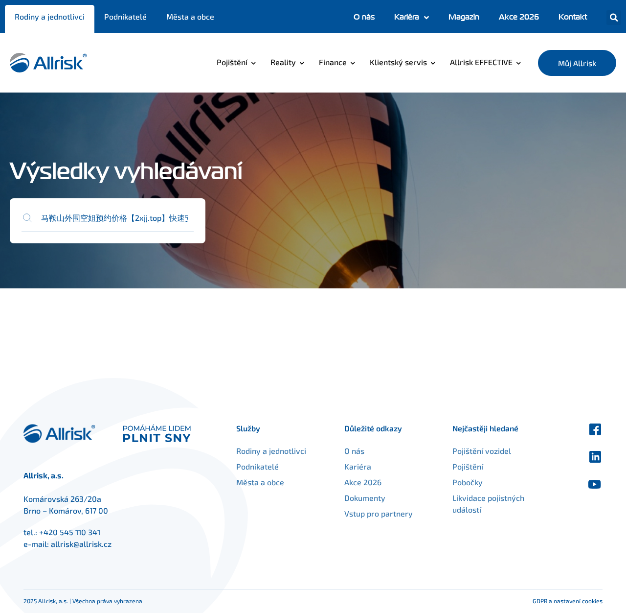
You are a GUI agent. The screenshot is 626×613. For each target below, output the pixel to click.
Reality (283, 62)
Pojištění (232, 62)
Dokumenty (364, 497)
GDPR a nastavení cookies (568, 600)
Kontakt (573, 17)
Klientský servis (398, 62)
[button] (613, 17)
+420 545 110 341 (69, 532)
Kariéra (406, 17)
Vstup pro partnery (378, 513)
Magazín (463, 17)
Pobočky (467, 482)
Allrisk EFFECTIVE (481, 62)
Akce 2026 (519, 17)
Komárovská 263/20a (62, 498)
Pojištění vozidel (481, 450)
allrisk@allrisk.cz (81, 543)
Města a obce (190, 16)
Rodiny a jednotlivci (50, 16)
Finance (333, 62)
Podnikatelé (125, 16)
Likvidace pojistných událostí (488, 503)
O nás (364, 17)
